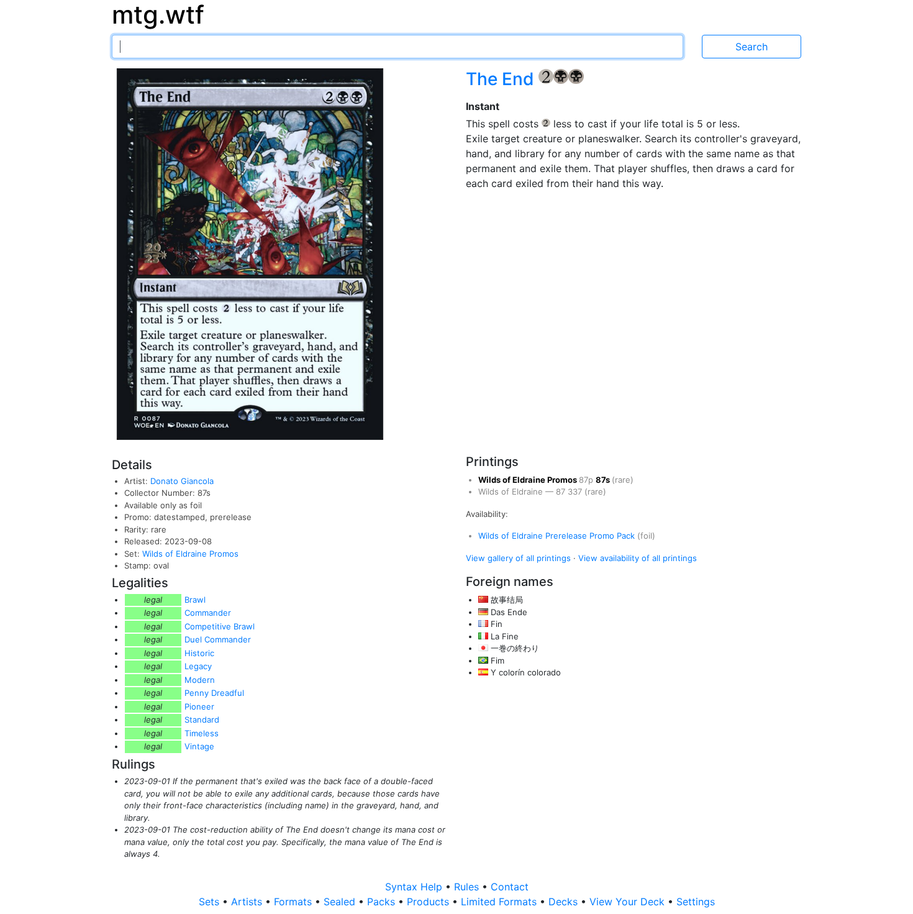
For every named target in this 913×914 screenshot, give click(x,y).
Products (429, 901)
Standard (201, 719)
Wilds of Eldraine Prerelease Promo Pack (557, 536)
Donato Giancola (182, 481)
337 (576, 491)
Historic (199, 653)
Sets (210, 901)
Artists (248, 901)
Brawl (195, 600)
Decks (564, 901)
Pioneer (199, 706)
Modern (199, 680)
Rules (468, 886)
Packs (382, 901)
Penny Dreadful (214, 693)
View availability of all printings (637, 558)
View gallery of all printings (518, 558)
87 (562, 491)
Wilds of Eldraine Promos (190, 554)
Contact (510, 886)
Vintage (199, 746)
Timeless (201, 733)
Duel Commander (217, 639)
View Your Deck (628, 901)
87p (587, 480)
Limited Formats (500, 901)
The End (502, 78)
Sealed (341, 901)
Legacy (198, 666)
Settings (695, 901)
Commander (207, 613)
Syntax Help (415, 886)
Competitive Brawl (219, 626)
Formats (294, 901)
